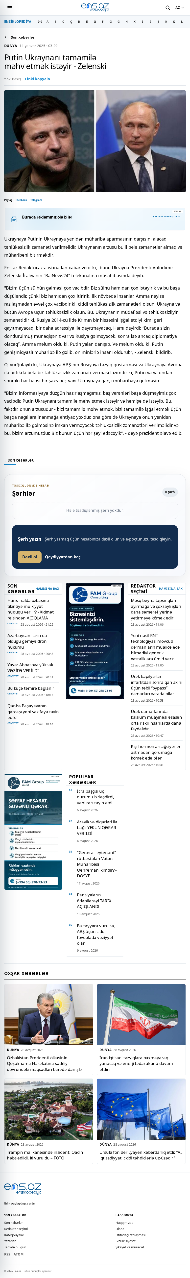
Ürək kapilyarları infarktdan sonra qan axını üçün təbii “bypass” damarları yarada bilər (156, 684)
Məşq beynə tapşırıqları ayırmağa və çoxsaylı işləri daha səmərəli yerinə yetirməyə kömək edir (156, 608)
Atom (19, 1254)
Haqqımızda (124, 1222)
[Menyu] (9, 7)
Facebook (21, 200)
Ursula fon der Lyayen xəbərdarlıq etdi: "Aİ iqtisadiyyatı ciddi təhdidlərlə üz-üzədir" (140, 1155)
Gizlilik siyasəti (126, 1241)
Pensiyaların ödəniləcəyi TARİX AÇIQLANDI (94, 900)
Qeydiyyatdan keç (62, 557)
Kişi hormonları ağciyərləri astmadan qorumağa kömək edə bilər (156, 752)
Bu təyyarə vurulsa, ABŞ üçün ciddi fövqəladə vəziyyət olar (96, 934)
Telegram (36, 200)
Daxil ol (29, 557)
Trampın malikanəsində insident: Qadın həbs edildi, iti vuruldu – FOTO (45, 1155)
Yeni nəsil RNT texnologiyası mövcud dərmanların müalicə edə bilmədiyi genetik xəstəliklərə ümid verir (155, 647)
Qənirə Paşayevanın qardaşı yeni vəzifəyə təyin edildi (33, 711)
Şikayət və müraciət (130, 1247)
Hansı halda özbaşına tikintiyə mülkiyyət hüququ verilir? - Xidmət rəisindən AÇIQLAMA (30, 608)
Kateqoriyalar (14, 1235)
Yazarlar (10, 1241)
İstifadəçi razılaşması (130, 1235)
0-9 (40, 22)
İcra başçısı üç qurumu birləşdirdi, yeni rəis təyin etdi (95, 797)
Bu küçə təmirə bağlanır (30, 688)
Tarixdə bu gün (15, 1247)
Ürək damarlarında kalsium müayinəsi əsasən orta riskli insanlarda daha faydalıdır (156, 720)
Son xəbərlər (13, 1222)
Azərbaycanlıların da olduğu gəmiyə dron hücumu (27, 641)
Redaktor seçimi (16, 1229)
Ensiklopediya (17, 21)
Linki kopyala (37, 78)
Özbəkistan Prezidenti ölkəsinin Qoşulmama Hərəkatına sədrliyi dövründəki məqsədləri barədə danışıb (44, 1063)
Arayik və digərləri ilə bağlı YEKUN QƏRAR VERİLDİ (97, 827)
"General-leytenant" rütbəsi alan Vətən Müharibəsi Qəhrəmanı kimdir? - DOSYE (97, 864)
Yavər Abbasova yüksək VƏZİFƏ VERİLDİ (30, 667)
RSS (7, 1254)
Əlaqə (120, 1229)
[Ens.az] (95, 7)
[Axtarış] (167, 7)
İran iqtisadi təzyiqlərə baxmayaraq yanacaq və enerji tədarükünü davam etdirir (136, 1063)
